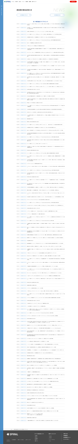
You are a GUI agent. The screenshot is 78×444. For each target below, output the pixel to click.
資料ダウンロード (34, 1)
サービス (13, 1)
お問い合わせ (73, 1)
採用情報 (27, 1)
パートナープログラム (52, 439)
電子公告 (36, 439)
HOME (11, 429)
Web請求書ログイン (66, 437)
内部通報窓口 (65, 435)
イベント (23, 1)
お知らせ (20, 1)
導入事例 (16, 1)
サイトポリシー (8, 439)
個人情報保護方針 (14, 439)
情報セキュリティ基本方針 (21, 439)
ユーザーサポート (66, 439)
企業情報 (30, 1)
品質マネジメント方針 (28, 439)
